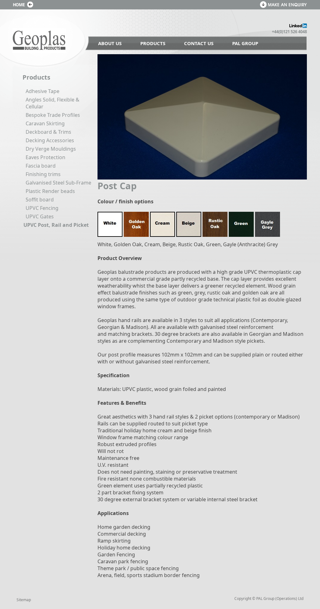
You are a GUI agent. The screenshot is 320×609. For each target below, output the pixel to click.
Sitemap (24, 599)
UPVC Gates (40, 216)
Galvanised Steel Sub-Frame (58, 182)
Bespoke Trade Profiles (53, 115)
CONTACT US (198, 43)
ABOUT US (110, 43)
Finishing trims (43, 174)
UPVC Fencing (42, 208)
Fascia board (41, 165)
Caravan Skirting (45, 123)
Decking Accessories (50, 140)
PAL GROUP (245, 43)
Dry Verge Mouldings (51, 148)
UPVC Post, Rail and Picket (56, 224)
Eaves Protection (45, 157)
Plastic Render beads (50, 191)
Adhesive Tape (42, 91)
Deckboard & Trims (48, 131)
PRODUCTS (152, 43)
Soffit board (40, 199)
